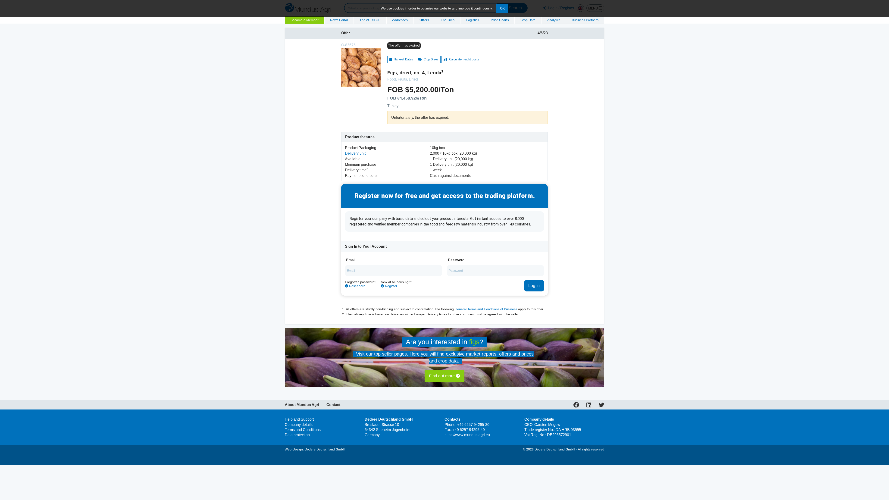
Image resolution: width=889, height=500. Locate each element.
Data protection (297, 435)
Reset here (356, 286)
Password (456, 260)
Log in (534, 285)
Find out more (442, 376)
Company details (299, 425)
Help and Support (299, 419)
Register (390, 286)
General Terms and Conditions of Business (486, 309)
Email (351, 260)
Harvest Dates (402, 59)
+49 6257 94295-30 (473, 425)
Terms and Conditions (303, 430)
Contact (333, 405)
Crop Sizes (430, 59)
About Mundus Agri (302, 405)
